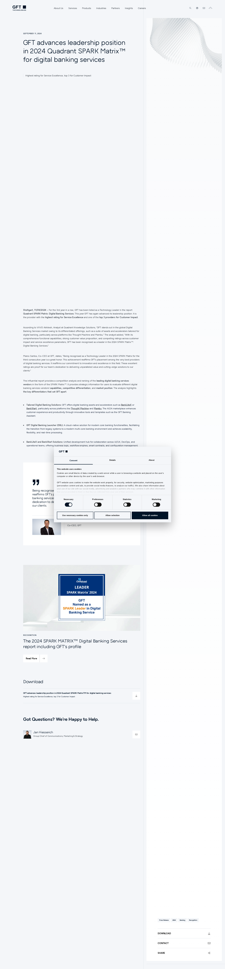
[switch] (98, 505)
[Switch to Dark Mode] (210, 8)
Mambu (98, 408)
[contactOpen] (136, 734)
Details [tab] (112, 460)
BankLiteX (126, 404)
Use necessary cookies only (75, 515)
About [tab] (151, 460)
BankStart (31, 408)
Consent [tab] (73, 460)
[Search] (190, 8)
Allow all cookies (150, 515)
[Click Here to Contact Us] (204, 8)
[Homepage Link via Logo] (19, 8)
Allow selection (112, 515)
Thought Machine (80, 408)
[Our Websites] (197, 8)
